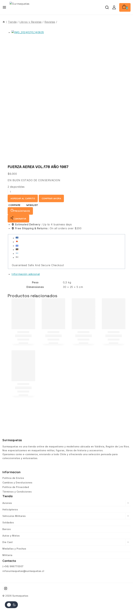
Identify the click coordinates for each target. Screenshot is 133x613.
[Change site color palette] (11, 604)
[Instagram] (5, 588)
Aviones (7, 503)
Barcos (6, 529)
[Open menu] (4, 7)
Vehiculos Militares (14, 516)
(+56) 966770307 (13, 566)
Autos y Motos (11, 535)
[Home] (3, 22)
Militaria (7, 555)
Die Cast (7, 542)
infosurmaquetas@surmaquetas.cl (23, 571)
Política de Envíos (13, 478)
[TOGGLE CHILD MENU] (128, 503)
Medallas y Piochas (14, 548)
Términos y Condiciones (17, 491)
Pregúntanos (21, 211)
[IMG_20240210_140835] (66, 95)
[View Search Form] (107, 7)
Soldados (8, 522)
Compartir (19, 218)
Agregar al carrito (23, 198)
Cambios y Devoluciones (17, 482)
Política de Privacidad (15, 487)
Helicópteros (10, 509)
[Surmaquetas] (34, 7)
